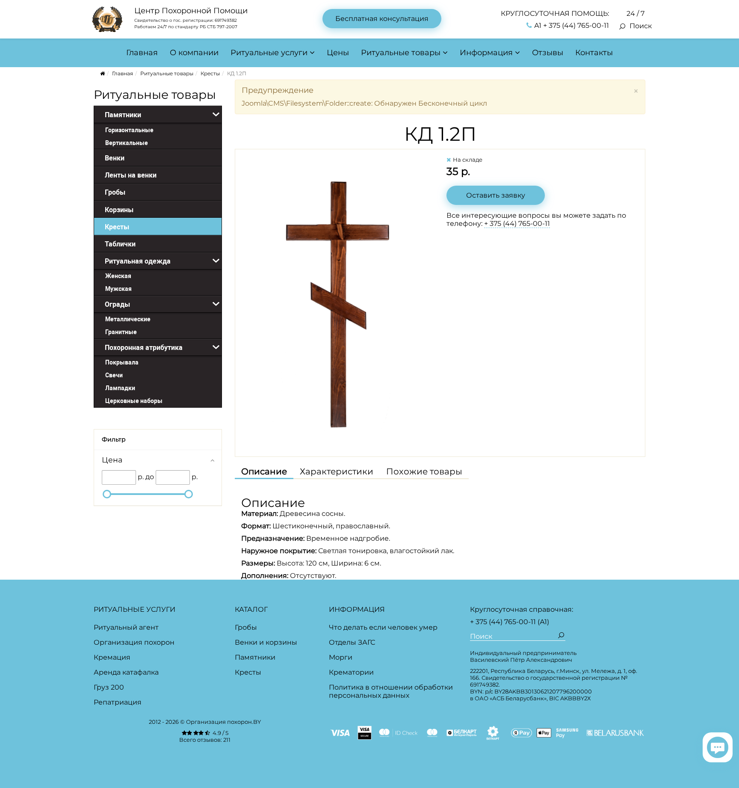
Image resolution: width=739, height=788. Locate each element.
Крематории (351, 672)
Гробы (246, 627)
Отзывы (547, 52)
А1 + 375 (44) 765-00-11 (571, 25)
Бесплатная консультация (382, 19)
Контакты (594, 52)
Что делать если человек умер (383, 627)
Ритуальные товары (400, 52)
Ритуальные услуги (269, 52)
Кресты (210, 73)
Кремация (112, 657)
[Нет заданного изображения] (338, 300)
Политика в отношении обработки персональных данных (391, 691)
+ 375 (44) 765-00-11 (517, 223)
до (149, 477)
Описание (264, 471)
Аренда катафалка (126, 672)
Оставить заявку (495, 195)
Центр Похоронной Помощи (191, 10)
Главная (142, 52)
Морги (340, 657)
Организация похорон (134, 642)
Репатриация (118, 702)
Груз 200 (109, 687)
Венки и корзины (266, 642)
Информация (486, 52)
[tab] (158, 460)
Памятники (255, 657)
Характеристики (336, 471)
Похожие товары (424, 471)
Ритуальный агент (126, 627)
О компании (194, 52)
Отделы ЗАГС (352, 642)
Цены (338, 52)
